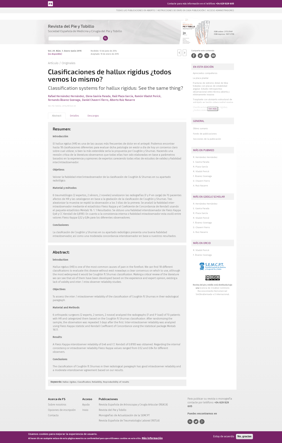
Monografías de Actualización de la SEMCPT (124, 415)
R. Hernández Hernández (205, 157)
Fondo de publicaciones (205, 133)
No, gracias (244, 436)
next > (184, 52)
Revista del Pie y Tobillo (112, 410)
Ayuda (86, 404)
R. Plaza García (200, 166)
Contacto (53, 415)
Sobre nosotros (57, 404)
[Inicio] (50, 3)
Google (202, 421)
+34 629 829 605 (225, 3)
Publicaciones (108, 399)
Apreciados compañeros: (205, 73)
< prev (179, 52)
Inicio (85, 410)
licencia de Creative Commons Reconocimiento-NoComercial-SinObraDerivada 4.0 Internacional (212, 291)
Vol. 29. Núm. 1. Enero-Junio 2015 (65, 51)
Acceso (87, 399)
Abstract (56, 115)
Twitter (196, 421)
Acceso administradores (220, 10)
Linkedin (190, 421)
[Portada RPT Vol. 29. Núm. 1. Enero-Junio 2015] (194, 35)
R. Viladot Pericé (201, 171)
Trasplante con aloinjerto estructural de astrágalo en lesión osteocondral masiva (213, 101)
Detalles (74, 115)
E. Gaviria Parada (201, 162)
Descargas (93, 115)
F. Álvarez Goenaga (202, 176)
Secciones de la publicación (207, 139)
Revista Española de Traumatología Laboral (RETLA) (129, 420)
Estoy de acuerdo (223, 436)
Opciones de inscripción (62, 410)
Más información (152, 438)
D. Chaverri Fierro (201, 180)
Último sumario (200, 128)
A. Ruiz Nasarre (200, 185)
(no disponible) (55, 54)
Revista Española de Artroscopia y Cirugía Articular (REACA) (133, 404)
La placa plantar (201, 78)
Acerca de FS (56, 399)
